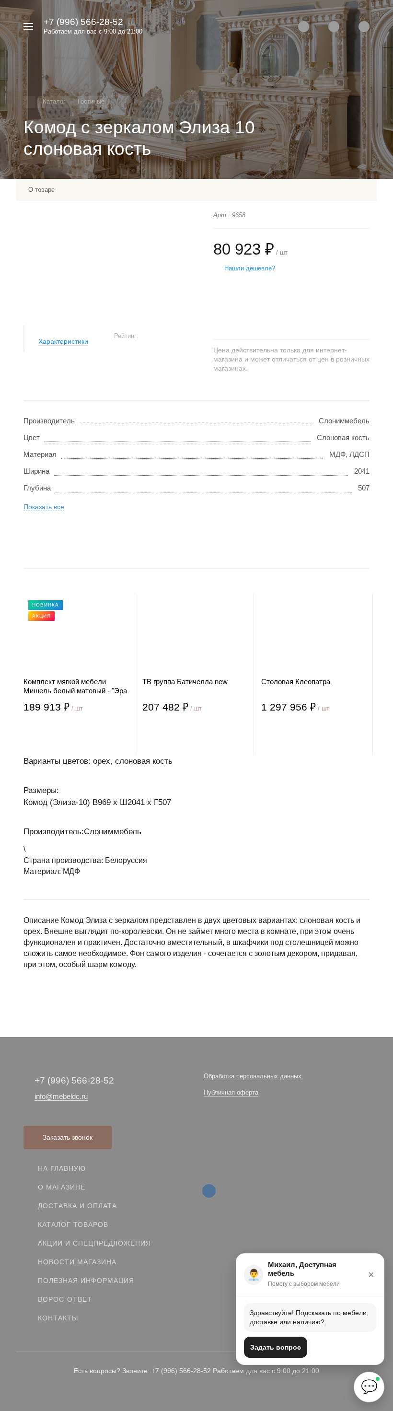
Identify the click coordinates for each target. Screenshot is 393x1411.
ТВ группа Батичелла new (185, 681)
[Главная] (29, 102)
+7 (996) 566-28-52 (83, 22)
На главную (62, 1168)
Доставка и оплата (77, 1206)
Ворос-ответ (65, 1299)
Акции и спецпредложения (94, 1243)
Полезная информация (86, 1280)
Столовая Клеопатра (295, 681)
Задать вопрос (275, 1347)
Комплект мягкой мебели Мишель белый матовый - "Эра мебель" (75, 686)
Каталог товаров (73, 1224)
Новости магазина (77, 1262)
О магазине (61, 1187)
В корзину (49, 736)
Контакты (58, 1318)
